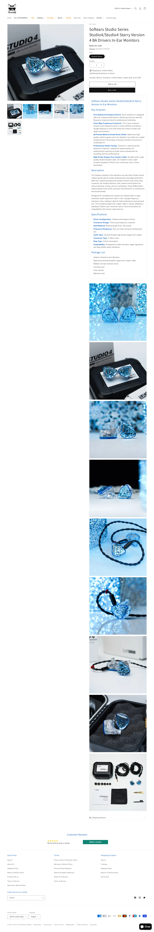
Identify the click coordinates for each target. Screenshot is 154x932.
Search (9, 860)
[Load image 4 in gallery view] (61, 111)
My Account (105, 877)
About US (10, 864)
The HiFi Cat (15, 924)
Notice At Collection (61, 877)
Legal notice (93, 924)
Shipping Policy (12, 868)
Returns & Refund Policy (109, 872)
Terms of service (59, 924)
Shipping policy (70, 924)
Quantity (92, 61)
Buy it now (112, 90)
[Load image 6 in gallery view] (14, 128)
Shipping (92, 49)
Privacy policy (48, 924)
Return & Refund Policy (15, 872)
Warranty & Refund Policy (16, 885)
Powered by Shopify (25, 924)
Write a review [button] (95, 842)
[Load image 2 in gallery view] (30, 111)
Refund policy (37, 924)
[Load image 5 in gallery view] (76, 111)
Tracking (104, 864)
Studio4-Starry (96, 56)
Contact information (82, 924)
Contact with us (12, 877)
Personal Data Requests (63, 868)
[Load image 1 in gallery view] (14, 111)
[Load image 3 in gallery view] (45, 111)
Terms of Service (13, 881)
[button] (21, 18)
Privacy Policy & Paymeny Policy (65, 860)
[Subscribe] (42, 897)
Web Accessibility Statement (64, 872)
